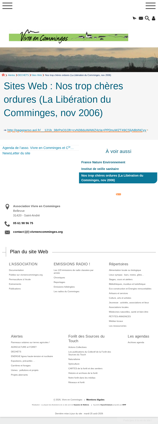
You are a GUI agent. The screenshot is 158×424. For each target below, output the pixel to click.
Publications (15, 288)
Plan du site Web (29, 251)
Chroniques (59, 277)
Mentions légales (95, 399)
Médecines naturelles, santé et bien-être (128, 312)
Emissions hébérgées (64, 287)
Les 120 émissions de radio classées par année (74, 271)
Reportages (59, 282)
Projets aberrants (19, 375)
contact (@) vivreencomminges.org (38, 231)
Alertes (11, 75)
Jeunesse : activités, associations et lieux (129, 302)
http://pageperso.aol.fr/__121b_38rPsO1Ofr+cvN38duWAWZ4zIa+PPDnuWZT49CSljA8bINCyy (76, 130)
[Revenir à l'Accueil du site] (4, 75)
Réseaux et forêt (76, 382)
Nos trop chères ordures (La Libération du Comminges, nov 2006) (112, 178)
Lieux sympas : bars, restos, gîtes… (126, 275)
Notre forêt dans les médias (81, 377)
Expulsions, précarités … (23, 361)
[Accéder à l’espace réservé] (153, 18)
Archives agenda (136, 342)
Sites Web (36, 75)
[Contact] (141, 18)
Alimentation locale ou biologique (125, 270)
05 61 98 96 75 (23, 223)
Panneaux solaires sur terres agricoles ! (30, 342)
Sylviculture (73, 364)
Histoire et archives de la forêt (83, 373)
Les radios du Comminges (66, 291)
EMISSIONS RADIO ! (72, 264)
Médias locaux (116, 321)
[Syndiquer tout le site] (118, 194)
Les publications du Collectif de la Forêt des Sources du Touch (89, 353)
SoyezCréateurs (106, 405)
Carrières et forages (21, 365)
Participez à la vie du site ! (137, 420)
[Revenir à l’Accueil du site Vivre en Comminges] (83, 36)
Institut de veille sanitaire (100, 169)
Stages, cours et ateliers (121, 279)
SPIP (124, 405)
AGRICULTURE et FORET (24, 347)
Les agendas (138, 336)
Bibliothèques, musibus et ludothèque (127, 284)
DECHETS (23, 75)
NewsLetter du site (16, 153)
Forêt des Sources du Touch (86, 338)
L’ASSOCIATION (23, 264)
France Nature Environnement (103, 162)
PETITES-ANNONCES (120, 316)
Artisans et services (118, 293)
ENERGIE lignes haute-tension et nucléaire (32, 356)
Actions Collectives (77, 347)
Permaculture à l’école (20, 279)
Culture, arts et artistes (120, 298)
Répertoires (118, 264)
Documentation (16, 270)
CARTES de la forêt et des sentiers (85, 368)
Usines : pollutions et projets (24, 370)
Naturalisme (74, 359)
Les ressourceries (117, 326)
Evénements (15, 284)
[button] (134, 18)
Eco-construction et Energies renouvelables (130, 288)
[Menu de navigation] (7, 6)
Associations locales (119, 307)
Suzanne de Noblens (81, 405)
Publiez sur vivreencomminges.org (26, 275)
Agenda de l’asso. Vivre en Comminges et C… (38, 147)
